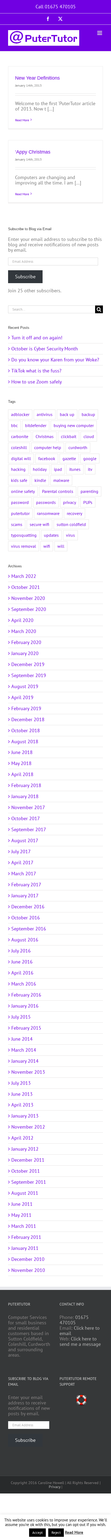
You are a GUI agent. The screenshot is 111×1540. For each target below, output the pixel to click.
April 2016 (22, 973)
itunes (75, 469)
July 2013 (21, 1083)
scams (16, 524)
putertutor (20, 513)
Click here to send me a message (80, 1341)
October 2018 (25, 730)
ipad (58, 469)
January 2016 (25, 1006)
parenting (89, 491)
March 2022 (23, 576)
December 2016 (27, 907)
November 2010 (28, 1270)
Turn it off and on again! (36, 338)
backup (88, 414)
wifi (46, 546)
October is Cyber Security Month (44, 349)
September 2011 (28, 1182)
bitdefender (35, 425)
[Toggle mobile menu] (100, 33)
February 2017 (26, 884)
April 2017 (22, 862)
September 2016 (28, 929)
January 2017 (25, 895)
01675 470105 (74, 1320)
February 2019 (26, 708)
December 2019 (27, 664)
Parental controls (57, 491)
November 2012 (28, 1127)
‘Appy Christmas (32, 152)
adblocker (20, 414)
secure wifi (39, 524)
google (89, 458)
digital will (21, 458)
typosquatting (24, 535)
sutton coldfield (71, 524)
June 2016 (22, 962)
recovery (74, 513)
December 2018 (27, 719)
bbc (14, 425)
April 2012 (22, 1138)
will (60, 546)
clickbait (68, 436)
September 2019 (28, 675)
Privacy (54, 1486)
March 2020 (23, 631)
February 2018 (26, 785)
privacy (69, 502)
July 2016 (21, 951)
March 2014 (23, 1050)
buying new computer (74, 425)
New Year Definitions (37, 78)
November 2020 (28, 598)
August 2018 (24, 741)
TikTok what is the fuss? (36, 371)
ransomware (48, 513)
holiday (40, 469)
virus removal (23, 546)
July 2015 (21, 1017)
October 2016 (25, 918)
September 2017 (28, 829)
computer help (47, 447)
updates (51, 535)
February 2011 (26, 1237)
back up (67, 414)
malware (61, 480)
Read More (22, 120)
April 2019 (22, 697)
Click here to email (80, 1330)
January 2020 (25, 653)
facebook (46, 458)
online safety (23, 491)
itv (90, 469)
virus (70, 535)
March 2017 (23, 873)
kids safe (19, 480)
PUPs (87, 502)
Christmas (45, 436)
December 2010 (27, 1259)
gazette (69, 458)
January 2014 (25, 1061)
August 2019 (24, 686)
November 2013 (28, 1072)
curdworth (77, 447)
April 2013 (22, 1105)
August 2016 (24, 940)
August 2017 (24, 840)
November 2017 (28, 807)
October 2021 (25, 587)
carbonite (19, 436)
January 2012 (25, 1149)
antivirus (45, 414)
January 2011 (25, 1248)
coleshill (19, 447)
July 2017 (21, 851)
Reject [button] (56, 1532)
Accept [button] (37, 1532)
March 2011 (23, 1226)
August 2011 (24, 1193)
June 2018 (22, 752)
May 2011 (21, 1215)
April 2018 (22, 774)
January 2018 (25, 796)
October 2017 (25, 818)
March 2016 (23, 984)
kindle (40, 480)
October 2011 (25, 1171)
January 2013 (25, 1116)
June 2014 (22, 1039)
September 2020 (28, 609)
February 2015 (26, 1028)
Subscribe (25, 276)
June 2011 (22, 1204)
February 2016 (26, 995)
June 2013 (22, 1094)
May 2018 (21, 763)
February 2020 (26, 642)
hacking (18, 469)
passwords (46, 502)
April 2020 (22, 620)
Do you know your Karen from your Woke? (55, 360)
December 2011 (27, 1160)
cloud (89, 436)
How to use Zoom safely (36, 382)
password (20, 502)
